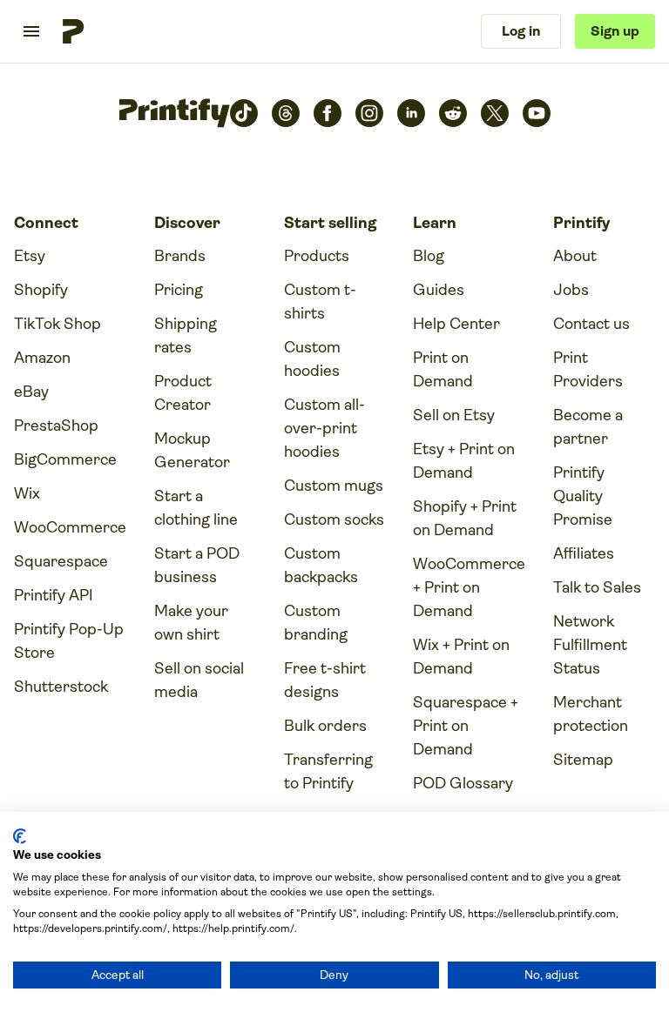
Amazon (42, 357)
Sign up (615, 31)
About (575, 256)
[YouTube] (537, 113)
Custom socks (334, 519)
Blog (428, 256)
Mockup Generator (192, 450)
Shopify (41, 289)
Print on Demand (443, 369)
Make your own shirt (191, 622)
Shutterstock (61, 686)
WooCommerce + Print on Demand (469, 587)
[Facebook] (327, 113)
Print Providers (588, 369)
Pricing (178, 289)
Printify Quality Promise (582, 496)
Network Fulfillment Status (590, 645)
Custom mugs (333, 485)
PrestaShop (56, 425)
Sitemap (583, 759)
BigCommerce (65, 459)
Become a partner (588, 426)
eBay (31, 391)
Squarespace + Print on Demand (465, 726)
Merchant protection (590, 714)
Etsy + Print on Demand (464, 460)
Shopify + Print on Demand (465, 518)
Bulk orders (325, 725)
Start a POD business (197, 565)
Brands (180, 256)
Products (316, 256)
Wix (27, 493)
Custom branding (316, 622)
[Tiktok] (244, 113)
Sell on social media (199, 680)
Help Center (456, 323)
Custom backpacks (321, 565)
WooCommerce (70, 527)
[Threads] (286, 113)
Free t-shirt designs (325, 680)
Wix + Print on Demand (461, 656)
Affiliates (583, 553)
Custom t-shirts (320, 301)
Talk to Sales (597, 587)
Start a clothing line (196, 507)
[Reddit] (453, 113)
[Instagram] (369, 113)
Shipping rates (185, 335)
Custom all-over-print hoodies (324, 428)
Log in (521, 31)
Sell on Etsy (454, 415)
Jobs (571, 289)
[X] (495, 113)
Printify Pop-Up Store (69, 640)
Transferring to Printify (328, 771)
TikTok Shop (57, 323)
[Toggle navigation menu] (31, 31)
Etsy (29, 256)
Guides (438, 289)
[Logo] (73, 31)
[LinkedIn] (411, 113)
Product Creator (183, 392)
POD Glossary (463, 783)
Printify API (53, 595)
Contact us (591, 323)
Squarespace (61, 561)
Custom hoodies (312, 358)
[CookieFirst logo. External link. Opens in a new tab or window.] (19, 836)
